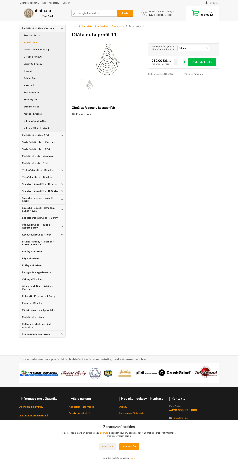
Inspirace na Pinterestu (131, 413)
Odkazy (66, 2)
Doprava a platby (50, 2)
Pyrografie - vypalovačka (36, 272)
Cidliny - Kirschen (32, 279)
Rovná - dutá (31, 42)
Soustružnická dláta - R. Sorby (40, 191)
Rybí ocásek (30, 78)
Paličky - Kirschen (32, 251)
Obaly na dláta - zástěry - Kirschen (37, 288)
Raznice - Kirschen (32, 303)
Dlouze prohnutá (33, 56)
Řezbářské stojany (33, 317)
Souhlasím (129, 446)
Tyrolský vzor (31, 99)
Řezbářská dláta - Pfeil (36, 135)
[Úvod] (44, 13)
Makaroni (29, 85)
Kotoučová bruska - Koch (36, 234)
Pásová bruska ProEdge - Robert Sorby (37, 226)
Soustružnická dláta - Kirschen (40, 184)
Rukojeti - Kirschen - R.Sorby (39, 296)
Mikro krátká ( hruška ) (36, 128)
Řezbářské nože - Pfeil (35, 163)
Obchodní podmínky (29, 2)
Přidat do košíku (202, 62)
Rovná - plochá (32, 35)
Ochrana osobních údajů (33, 415)
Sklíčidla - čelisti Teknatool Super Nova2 (38, 209)
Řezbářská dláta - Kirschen (38, 28)
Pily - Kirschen (30, 258)
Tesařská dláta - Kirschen (37, 177)
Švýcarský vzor (32, 92)
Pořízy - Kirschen (32, 265)
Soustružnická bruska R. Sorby (40, 217)
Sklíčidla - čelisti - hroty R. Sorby (37, 199)
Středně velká (31, 106)
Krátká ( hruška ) (33, 113)
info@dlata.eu (181, 418)
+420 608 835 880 (160, 15)
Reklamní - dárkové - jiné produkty (36, 326)
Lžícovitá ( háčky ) (33, 63)
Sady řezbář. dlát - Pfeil (36, 149)
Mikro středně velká (35, 121)
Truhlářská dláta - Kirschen (38, 170)
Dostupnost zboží (80, 413)
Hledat (125, 13)
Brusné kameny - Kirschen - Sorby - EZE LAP (38, 243)
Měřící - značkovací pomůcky (38, 310)
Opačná (28, 71)
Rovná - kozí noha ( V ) (36, 49)
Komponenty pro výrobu (36, 334)
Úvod (74, 26)
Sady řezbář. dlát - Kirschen (38, 142)
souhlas (104, 432)
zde (133, 458)
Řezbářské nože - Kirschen (37, 156)
